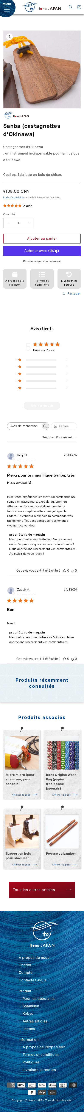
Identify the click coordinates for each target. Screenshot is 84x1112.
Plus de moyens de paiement (42, 261)
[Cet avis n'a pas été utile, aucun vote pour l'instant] (72, 570)
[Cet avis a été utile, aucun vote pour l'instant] (64, 570)
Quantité (9, 214)
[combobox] (59, 437)
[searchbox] (24, 426)
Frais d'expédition (13, 197)
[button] (71, 7)
